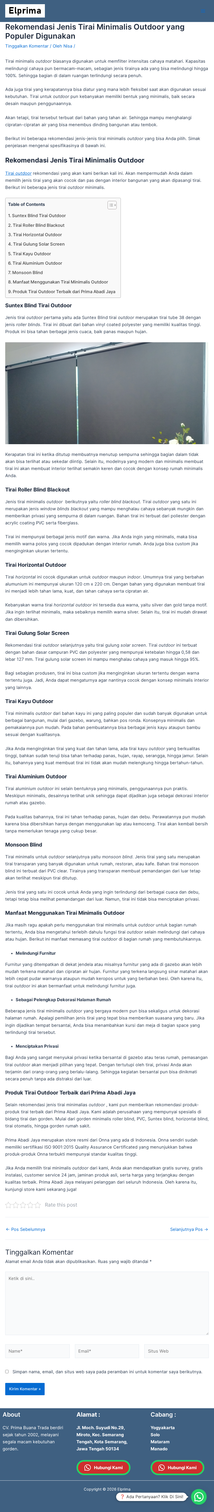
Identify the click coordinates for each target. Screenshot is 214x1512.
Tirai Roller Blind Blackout (38, 225)
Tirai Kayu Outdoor (32, 253)
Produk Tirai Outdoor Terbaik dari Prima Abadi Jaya (64, 291)
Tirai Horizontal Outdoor (37, 234)
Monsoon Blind (27, 272)
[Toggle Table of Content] (109, 205)
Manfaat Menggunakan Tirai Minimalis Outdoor (60, 282)
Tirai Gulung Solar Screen (39, 244)
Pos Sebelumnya (25, 1229)
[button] (199, 1497)
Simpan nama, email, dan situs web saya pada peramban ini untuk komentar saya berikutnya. (108, 1371)
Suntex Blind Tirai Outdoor (39, 215)
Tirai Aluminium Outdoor (37, 263)
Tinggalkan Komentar (27, 46)
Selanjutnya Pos (189, 1229)
